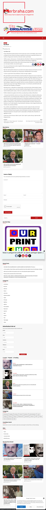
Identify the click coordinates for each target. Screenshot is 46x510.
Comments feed (7, 436)
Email (25, 195)
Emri (4, 349)
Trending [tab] (16, 358)
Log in (5, 431)
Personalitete (6, 306)
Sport (5, 313)
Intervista (5, 293)
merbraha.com (9, 509)
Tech (4, 317)
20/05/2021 (7, 46)
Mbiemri (4, 344)
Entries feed (6, 433)
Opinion (5, 140)
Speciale (5, 311)
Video (5, 322)
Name (5, 195)
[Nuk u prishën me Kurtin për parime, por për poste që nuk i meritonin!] (13, 156)
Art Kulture (6, 284)
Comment (6, 179)
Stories (5, 315)
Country (4, 339)
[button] (43, 498)
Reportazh (6, 308)
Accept (21, 506)
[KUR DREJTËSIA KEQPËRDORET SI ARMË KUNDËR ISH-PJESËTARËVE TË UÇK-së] (7, 364)
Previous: (13, 121)
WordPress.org (6, 438)
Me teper (5, 299)
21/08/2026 (28, 146)
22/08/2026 (7, 146)
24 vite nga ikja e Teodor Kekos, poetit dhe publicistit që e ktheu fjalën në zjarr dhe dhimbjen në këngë (23, 269)
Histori (5, 290)
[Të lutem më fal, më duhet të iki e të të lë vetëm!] (7, 394)
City (3, 335)
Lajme (5, 297)
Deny (31, 506)
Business (5, 286)
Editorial (5, 288)
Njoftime (5, 302)
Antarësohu (23, 354)
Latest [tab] (5, 358)
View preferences (40, 506)
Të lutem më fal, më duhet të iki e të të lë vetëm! (13, 273)
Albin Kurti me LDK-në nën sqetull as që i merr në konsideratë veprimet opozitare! (12, 144)
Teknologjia (6, 319)
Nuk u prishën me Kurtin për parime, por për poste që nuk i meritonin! (12, 165)
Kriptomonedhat (7, 295)
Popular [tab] (10, 358)
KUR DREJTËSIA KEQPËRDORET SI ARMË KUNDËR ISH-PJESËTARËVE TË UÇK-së (19, 266)
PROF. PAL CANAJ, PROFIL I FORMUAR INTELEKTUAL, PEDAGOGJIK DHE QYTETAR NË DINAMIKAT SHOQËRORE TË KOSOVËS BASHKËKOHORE (20, 276)
